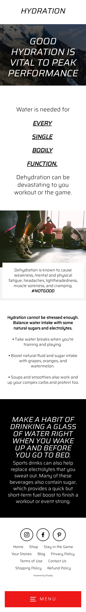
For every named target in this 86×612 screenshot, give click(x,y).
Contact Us (57, 561)
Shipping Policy (28, 568)
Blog (41, 554)
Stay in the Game (58, 547)
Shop (33, 547)
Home (18, 547)
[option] (43, 55)
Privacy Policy (63, 554)
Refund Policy (59, 568)
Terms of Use (31, 561)
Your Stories (21, 554)
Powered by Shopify (43, 575)
